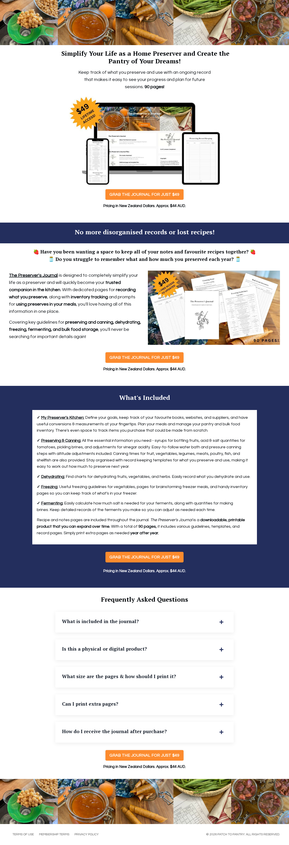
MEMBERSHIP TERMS (54, 834)
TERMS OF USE (23, 834)
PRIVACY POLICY (87, 834)
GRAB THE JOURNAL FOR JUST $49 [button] (144, 194)
